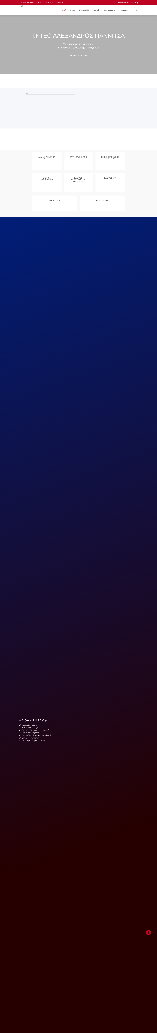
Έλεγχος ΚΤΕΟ (84, 10)
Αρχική (63, 10)
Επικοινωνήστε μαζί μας (79, 56)
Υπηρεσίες (96, 10)
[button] (136, 10)
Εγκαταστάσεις (109, 10)
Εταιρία (72, 10)
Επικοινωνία (123, 10)
